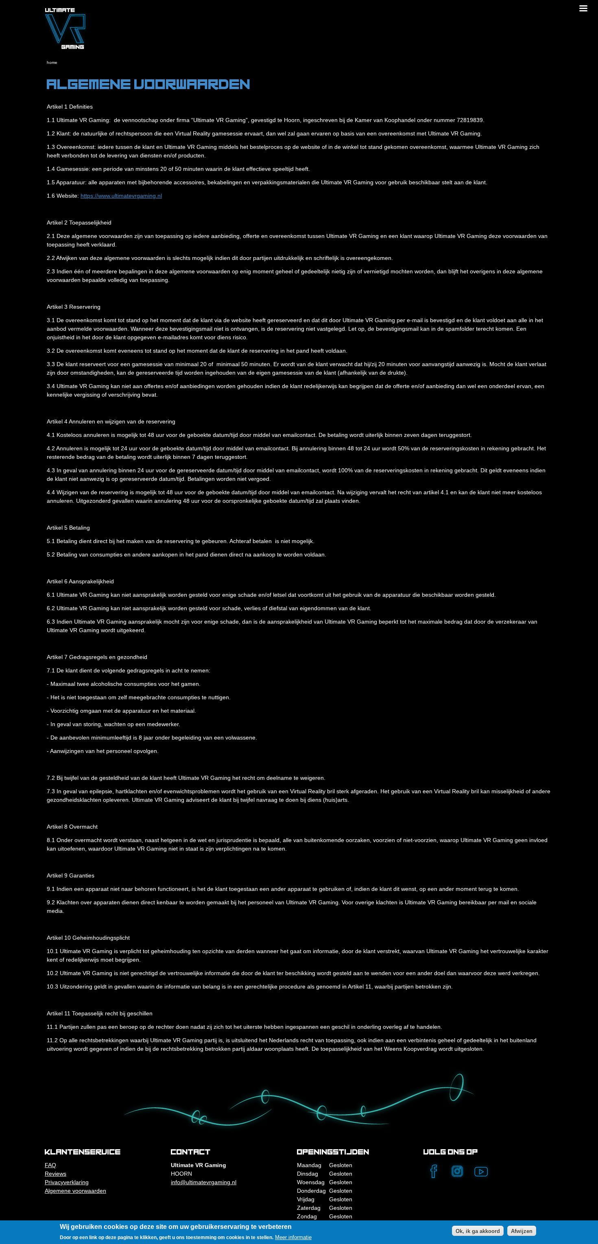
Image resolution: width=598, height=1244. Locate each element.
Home (52, 62)
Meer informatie (293, 1237)
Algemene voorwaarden (75, 1190)
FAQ (50, 1165)
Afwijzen (522, 1231)
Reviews (55, 1173)
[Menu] (583, 9)
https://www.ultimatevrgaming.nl (121, 195)
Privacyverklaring (67, 1182)
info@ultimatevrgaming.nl (203, 1182)
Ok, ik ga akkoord (478, 1231)
